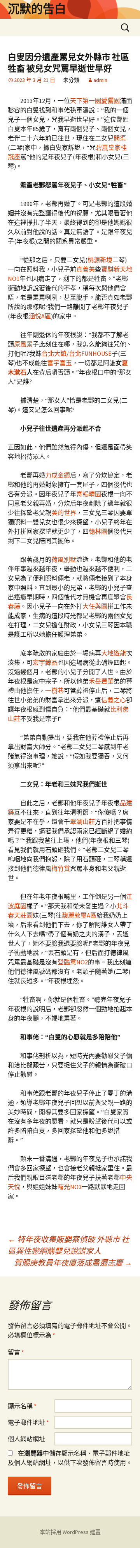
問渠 (120, 138)
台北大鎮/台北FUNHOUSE (77, 353)
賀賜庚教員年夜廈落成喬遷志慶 (73, 1263)
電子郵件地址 (28, 1422)
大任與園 (94, 606)
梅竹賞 (60, 868)
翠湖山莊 (82, 821)
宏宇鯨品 (45, 662)
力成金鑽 (57, 475)
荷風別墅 (63, 559)
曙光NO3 (70, 1187)
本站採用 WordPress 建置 (70, 1532)
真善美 (85, 269)
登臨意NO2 (73, 962)
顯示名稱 (22, 1406)
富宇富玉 (59, 363)
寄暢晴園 (88, 494)
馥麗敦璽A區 (79, 915)
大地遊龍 (113, 653)
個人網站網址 (26, 1439)
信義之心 (113, 700)
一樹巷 (54, 690)
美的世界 (63, 513)
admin (100, 79)
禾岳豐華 (101, 681)
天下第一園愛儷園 (95, 101)
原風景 (23, 344)
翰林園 (98, 531)
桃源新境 (100, 260)
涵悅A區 (40, 316)
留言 (16, 1352)
